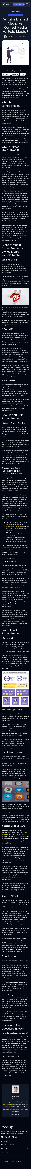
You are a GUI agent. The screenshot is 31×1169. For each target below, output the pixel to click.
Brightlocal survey (18, 655)
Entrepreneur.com (14, 1109)
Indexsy (22, 1102)
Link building (20, 231)
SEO (21, 849)
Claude (22, 74)
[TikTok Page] (9, 1137)
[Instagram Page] (13, 1137)
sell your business (19, 4)
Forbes (21, 1109)
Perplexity (15, 74)
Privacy (5, 1161)
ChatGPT (7, 74)
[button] (14, 1141)
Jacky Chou (7, 1101)
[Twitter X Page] (6, 1137)
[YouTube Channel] (2, 1137)
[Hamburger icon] (27, 4)
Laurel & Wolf (10, 1104)
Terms (12, 1161)
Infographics (16, 459)
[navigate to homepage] (5, 4)
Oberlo (26, 1109)
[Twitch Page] (16, 1137)
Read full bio (15, 1114)
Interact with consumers (14, 526)
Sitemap (25, 1161)
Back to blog (16, 11)
